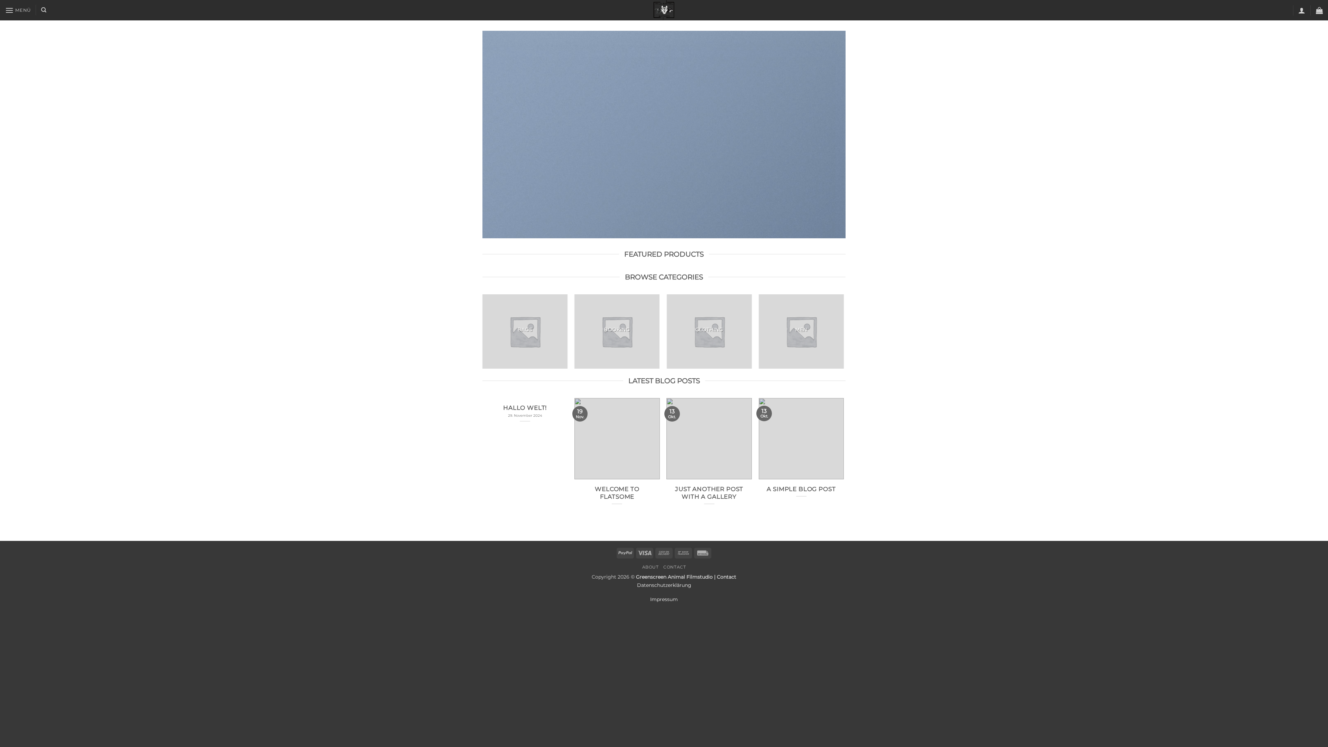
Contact (674, 567)
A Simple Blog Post (801, 489)
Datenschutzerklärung (664, 585)
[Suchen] (43, 10)
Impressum (664, 599)
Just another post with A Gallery (709, 493)
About (650, 567)
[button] (18, 10)
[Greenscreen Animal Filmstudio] (664, 10)
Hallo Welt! (525, 407)
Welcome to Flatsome (617, 493)
